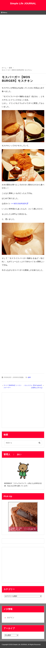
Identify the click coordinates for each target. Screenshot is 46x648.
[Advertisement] (23, 39)
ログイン (10, 618)
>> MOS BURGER (18, 204)
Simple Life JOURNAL (23, 3)
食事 (29, 377)
